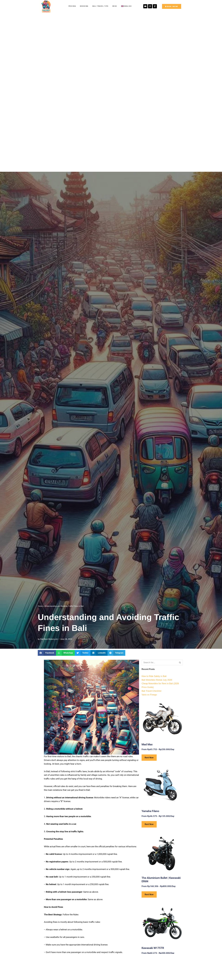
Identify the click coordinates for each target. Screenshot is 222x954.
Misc (115, 6)
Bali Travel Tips (100, 6)
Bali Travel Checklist (151, 691)
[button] (47, 653)
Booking (84, 6)
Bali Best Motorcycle (49, 639)
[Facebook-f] (155, 6)
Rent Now (149, 757)
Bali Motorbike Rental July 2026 (157, 680)
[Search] (180, 662)
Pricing (72, 6)
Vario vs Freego (149, 694)
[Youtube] (145, 6)
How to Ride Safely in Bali (154, 676)
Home (40, 606)
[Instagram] (150, 6)
